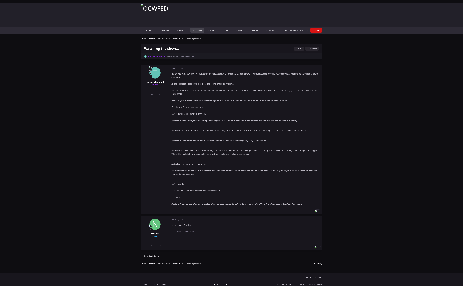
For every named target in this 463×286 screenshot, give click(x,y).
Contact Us (154, 284)
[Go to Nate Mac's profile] (155, 224)
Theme (145, 284)
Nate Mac (155, 233)
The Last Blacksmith (155, 82)
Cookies (164, 284)
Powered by (310, 284)
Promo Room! (188, 56)
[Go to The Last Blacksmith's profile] (145, 56)
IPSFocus (224, 284)
